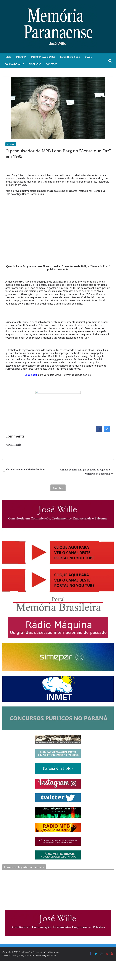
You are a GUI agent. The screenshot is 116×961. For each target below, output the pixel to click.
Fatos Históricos (70, 56)
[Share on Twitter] (107, 431)
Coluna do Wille (14, 64)
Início (8, 56)
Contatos (51, 64)
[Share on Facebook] (99, 431)
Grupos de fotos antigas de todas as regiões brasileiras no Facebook (85, 471)
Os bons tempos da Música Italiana (25, 469)
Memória (21, 56)
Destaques (11, 144)
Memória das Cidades (43, 56)
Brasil (88, 56)
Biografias (35, 64)
